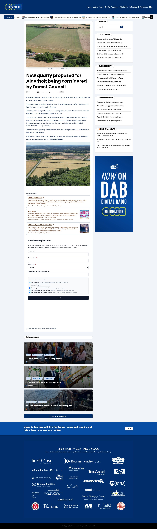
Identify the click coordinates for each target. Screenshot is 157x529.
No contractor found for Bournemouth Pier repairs (48, 405)
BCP (28, 354)
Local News (42, 402)
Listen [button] (129, 428)
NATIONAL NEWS (107, 129)
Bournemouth (37, 354)
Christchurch (49, 354)
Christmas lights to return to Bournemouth (34, 17)
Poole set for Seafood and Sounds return (94, 17)
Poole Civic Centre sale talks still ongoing (125, 17)
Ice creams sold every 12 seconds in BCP (65, 17)
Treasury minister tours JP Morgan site (43, 358)
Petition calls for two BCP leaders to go (43, 382)
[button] (121, 27)
